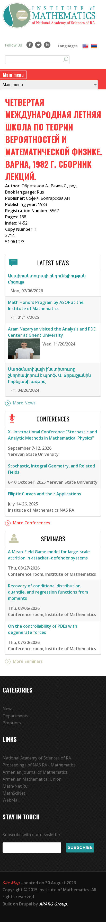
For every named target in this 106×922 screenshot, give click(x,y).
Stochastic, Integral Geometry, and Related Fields (51, 469)
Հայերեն (94, 46)
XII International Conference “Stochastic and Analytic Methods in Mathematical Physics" (52, 435)
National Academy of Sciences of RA (37, 758)
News (8, 708)
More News (24, 403)
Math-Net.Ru (15, 786)
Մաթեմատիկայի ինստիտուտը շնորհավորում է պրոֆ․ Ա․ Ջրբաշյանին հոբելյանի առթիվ (49, 375)
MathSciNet (14, 793)
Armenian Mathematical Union (32, 779)
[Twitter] (38, 44)
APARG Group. (53, 904)
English (85, 46)
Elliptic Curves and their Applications (44, 494)
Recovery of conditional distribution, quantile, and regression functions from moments (48, 592)
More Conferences (31, 523)
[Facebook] (29, 44)
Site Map (11, 883)
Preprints (12, 723)
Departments (15, 716)
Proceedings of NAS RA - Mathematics (39, 765)
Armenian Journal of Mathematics (35, 772)
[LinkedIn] (47, 44)
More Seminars (28, 661)
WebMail (11, 800)
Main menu (13, 74)
